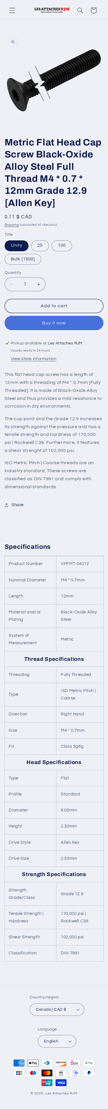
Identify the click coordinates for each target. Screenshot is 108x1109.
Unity (16, 245)
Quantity (13, 273)
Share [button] (18, 505)
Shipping (12, 224)
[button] (12, 10)
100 (62, 245)
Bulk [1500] (23, 259)
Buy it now (54, 323)
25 (40, 245)
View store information (33, 359)
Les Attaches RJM (61, 1093)
